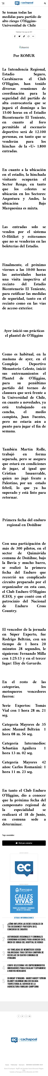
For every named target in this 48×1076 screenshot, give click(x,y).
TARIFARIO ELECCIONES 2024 (34, 1065)
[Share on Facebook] (15, 36)
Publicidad (14, 1065)
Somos (7, 1065)
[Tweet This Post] (19, 36)
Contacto (21, 1065)
